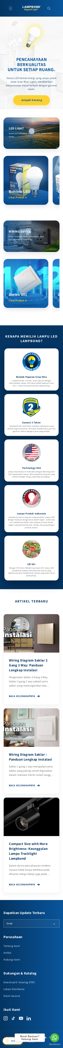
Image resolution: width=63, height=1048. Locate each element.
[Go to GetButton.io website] (54, 1044)
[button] (10, 8)
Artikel (7, 952)
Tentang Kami (12, 946)
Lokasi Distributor (14, 989)
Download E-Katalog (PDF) (19, 982)
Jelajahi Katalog (31, 100)
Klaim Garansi (12, 996)
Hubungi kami (12, 959)
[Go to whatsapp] (54, 1037)
